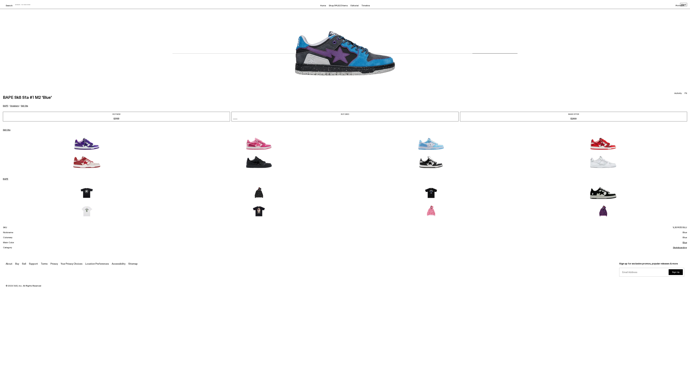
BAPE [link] (5, 179)
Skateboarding (680, 248)
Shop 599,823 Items (338, 6)
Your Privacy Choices (71, 264)
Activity (678, 93)
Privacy (54, 264)
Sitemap (133, 264)
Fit (686, 93)
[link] (87, 143)
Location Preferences (97, 264)
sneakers (14, 106)
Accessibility (118, 264)
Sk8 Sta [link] (6, 130)
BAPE (5, 106)
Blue (685, 243)
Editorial (355, 6)
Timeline (366, 6)
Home (323, 6)
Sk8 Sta (24, 106)
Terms (44, 264)
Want (683, 5)
